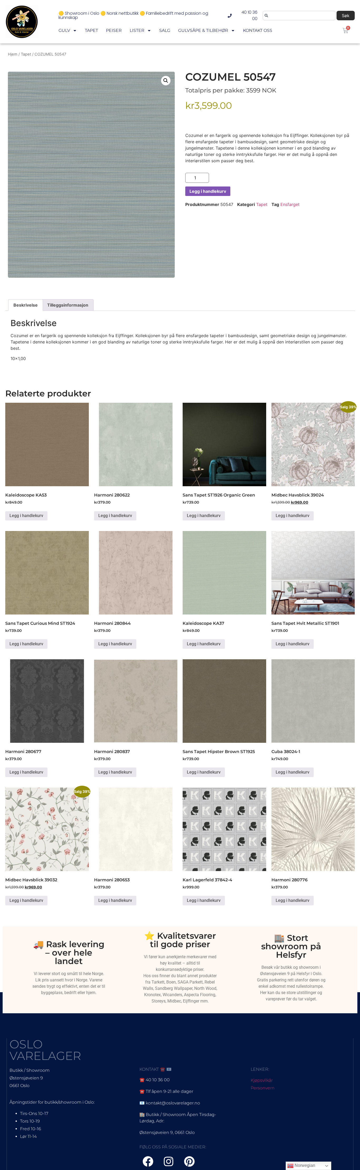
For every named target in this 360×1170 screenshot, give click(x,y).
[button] (166, 80)
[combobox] (299, 15)
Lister (137, 30)
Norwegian (304, 1165)
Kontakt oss (257, 30)
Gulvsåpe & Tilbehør (203, 30)
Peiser (114, 30)
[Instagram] (168, 1161)
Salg (164, 30)
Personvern (263, 1087)
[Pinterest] (189, 1161)
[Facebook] (148, 1161)
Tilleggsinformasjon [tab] (67, 305)
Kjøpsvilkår (262, 1080)
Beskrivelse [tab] (25, 305)
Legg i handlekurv (207, 191)
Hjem (12, 54)
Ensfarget (290, 204)
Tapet (91, 30)
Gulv (64, 30)
